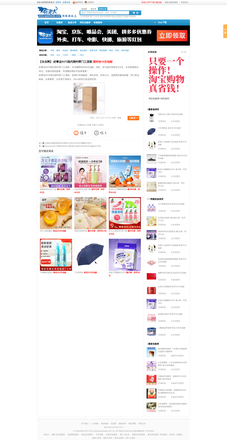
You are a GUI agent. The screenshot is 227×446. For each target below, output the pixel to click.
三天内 (65, 55)
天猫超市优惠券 (129, 16)
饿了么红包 (94, 16)
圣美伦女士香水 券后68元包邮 (170, 114)
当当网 (88, 125)
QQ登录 (90, 2)
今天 (58, 55)
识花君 (113, 423)
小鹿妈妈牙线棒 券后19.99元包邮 (171, 328)
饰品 (111, 50)
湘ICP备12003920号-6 (113, 427)
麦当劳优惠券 (153, 434)
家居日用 (93, 50)
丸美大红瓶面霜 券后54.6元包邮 (171, 286)
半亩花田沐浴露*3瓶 (89, 190)
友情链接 (104, 423)
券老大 (46, 434)
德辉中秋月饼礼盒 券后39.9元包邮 (172, 273)
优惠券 (59, 22)
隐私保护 (122, 423)
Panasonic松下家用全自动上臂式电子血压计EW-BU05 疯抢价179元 (73, 146)
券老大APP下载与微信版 (151, 2)
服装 (58, 50)
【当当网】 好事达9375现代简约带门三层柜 (76, 61)
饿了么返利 (130, 438)
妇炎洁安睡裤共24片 (124, 274)
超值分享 (72, 22)
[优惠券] (57, 17)
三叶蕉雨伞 (85, 272)
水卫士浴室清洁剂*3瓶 (125, 232)
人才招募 (94, 423)
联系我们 (184, 2)
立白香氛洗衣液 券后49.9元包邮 (171, 204)
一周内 (73, 55)
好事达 (101, 125)
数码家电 (74, 50)
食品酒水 (83, 50)
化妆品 (65, 50)
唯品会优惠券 (116, 16)
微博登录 (79, 2)
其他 (117, 50)
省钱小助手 (96, 438)
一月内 (81, 55)
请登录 (58, 2)
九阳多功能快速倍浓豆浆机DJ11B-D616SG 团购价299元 (68, 143)
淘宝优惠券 (85, 22)
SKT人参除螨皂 (53, 231)
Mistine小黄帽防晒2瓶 (124, 190)
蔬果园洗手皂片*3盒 (55, 190)
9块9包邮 (125, 50)
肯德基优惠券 (73, 434)
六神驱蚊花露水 (53, 272)
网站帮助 (132, 423)
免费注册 (66, 2)
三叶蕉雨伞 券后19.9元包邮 (169, 128)
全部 (52, 50)
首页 (46, 22)
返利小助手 (108, 438)
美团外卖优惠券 (177, 356)
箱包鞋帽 (103, 50)
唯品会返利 (119, 438)
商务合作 (142, 423)
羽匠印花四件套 (90, 231)
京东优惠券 (85, 16)
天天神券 (99, 434)
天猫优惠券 (175, 280)
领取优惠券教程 (171, 2)
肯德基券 (98, 22)
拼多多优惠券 (105, 16)
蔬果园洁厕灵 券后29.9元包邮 (170, 314)
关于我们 (84, 423)
